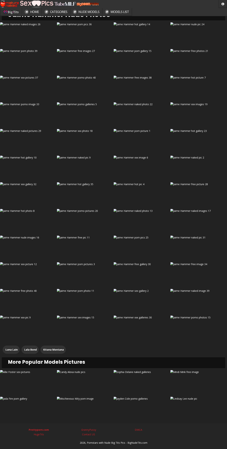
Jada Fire (28, 409)
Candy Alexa (85, 382)
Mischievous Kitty (85, 409)
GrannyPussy (88, 429)
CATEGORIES (58, 12)
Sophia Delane (142, 382)
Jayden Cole (142, 409)
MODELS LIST (119, 12)
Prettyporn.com (39, 429)
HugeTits (39, 434)
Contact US (88, 434)
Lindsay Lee (199, 409)
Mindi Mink (198, 382)
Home (34, 12)
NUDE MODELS (88, 12)
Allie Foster (28, 382)
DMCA (138, 429)
